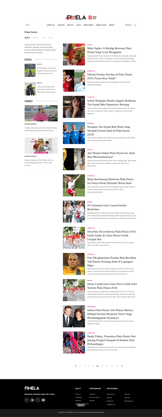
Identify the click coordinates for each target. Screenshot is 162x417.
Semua (27, 38)
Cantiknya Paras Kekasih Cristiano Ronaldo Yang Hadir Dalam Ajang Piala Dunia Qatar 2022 (41, 129)
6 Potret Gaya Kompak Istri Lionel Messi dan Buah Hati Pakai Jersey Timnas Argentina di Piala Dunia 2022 (47, 90)
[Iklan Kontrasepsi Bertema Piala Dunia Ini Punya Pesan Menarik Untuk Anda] (74, 185)
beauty (70, 25)
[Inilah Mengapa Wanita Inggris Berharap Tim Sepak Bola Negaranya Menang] (74, 107)
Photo (39, 64)
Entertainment (31, 124)
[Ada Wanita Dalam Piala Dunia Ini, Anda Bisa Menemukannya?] (74, 159)
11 (102, 366)
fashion (61, 25)
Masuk (128, 25)
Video (50, 38)
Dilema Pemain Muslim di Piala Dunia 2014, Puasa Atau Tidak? (109, 76)
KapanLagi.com (129, 401)
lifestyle (51, 25)
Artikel (36, 38)
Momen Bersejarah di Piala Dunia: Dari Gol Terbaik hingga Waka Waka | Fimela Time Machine (39, 162)
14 (117, 366)
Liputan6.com (111, 394)
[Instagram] (32, 400)
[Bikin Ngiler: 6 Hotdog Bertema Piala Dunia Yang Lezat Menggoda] (74, 54)
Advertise (78, 400)
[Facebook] (27, 400)
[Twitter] (38, 400)
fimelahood (101, 25)
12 (107, 366)
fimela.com (72, 412)
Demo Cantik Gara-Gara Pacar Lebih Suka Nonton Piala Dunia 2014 (112, 286)
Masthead (78, 397)
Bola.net (109, 397)
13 (112, 366)
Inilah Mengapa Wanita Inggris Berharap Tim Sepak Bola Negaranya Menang (111, 102)
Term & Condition (94, 397)
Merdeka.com (111, 404)
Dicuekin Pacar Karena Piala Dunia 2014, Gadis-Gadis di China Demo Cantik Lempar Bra (111, 235)
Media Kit (92, 394)
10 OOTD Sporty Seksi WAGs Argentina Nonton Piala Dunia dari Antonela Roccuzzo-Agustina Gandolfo (47, 71)
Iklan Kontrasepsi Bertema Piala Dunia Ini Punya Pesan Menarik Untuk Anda (110, 181)
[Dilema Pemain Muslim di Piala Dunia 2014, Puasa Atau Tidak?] (74, 80)
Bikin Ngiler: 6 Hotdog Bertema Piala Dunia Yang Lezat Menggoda (109, 50)
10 (97, 366)
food (78, 25)
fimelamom (88, 25)
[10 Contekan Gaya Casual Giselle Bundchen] (74, 211)
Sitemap (91, 400)
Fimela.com (110, 401)
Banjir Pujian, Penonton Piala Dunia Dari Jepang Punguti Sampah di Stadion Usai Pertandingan (111, 340)
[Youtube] (43, 400)
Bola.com (127, 394)
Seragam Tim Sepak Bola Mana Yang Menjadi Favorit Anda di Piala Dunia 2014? (108, 130)
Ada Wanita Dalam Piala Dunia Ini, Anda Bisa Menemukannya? (111, 155)
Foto (43, 38)
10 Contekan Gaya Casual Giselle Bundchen (106, 207)
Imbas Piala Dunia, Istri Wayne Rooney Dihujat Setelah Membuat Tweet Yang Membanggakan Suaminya (110, 313)
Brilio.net (127, 397)
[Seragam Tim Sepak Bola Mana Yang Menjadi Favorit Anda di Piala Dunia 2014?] (74, 133)
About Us (78, 394)
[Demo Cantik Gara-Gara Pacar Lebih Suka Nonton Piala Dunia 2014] (74, 290)
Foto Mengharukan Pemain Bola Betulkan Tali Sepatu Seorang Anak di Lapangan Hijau (111, 261)
